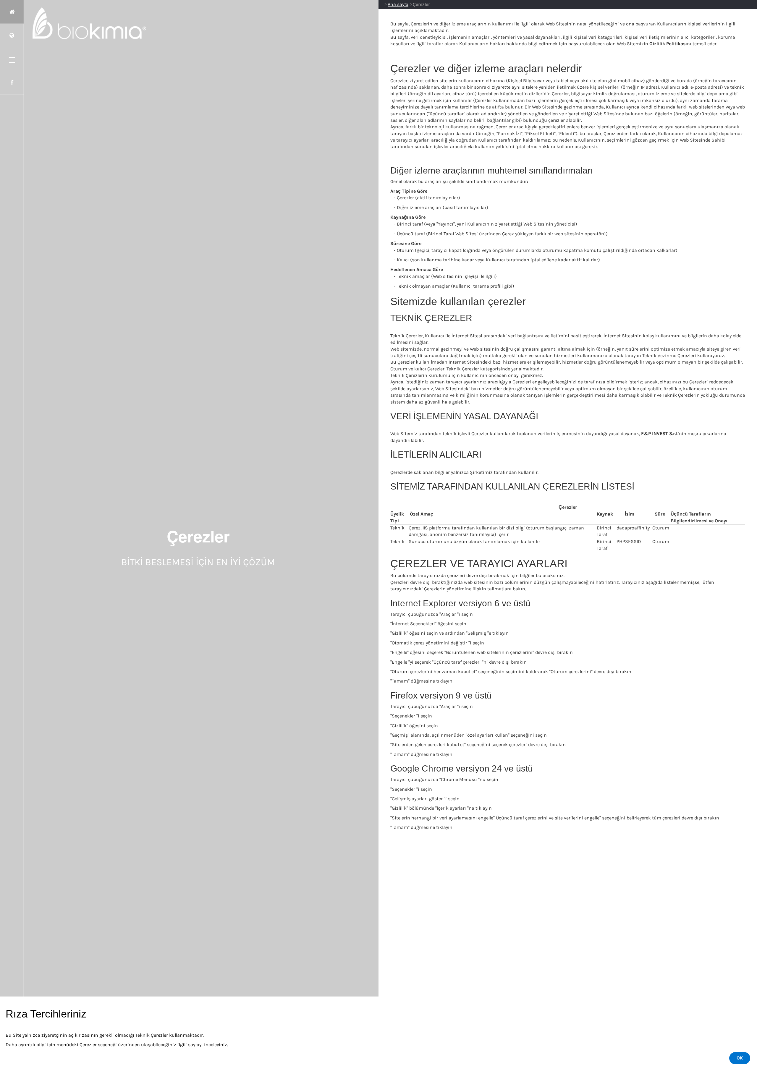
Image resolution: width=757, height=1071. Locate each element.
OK (740, 1058)
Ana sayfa (398, 4)
